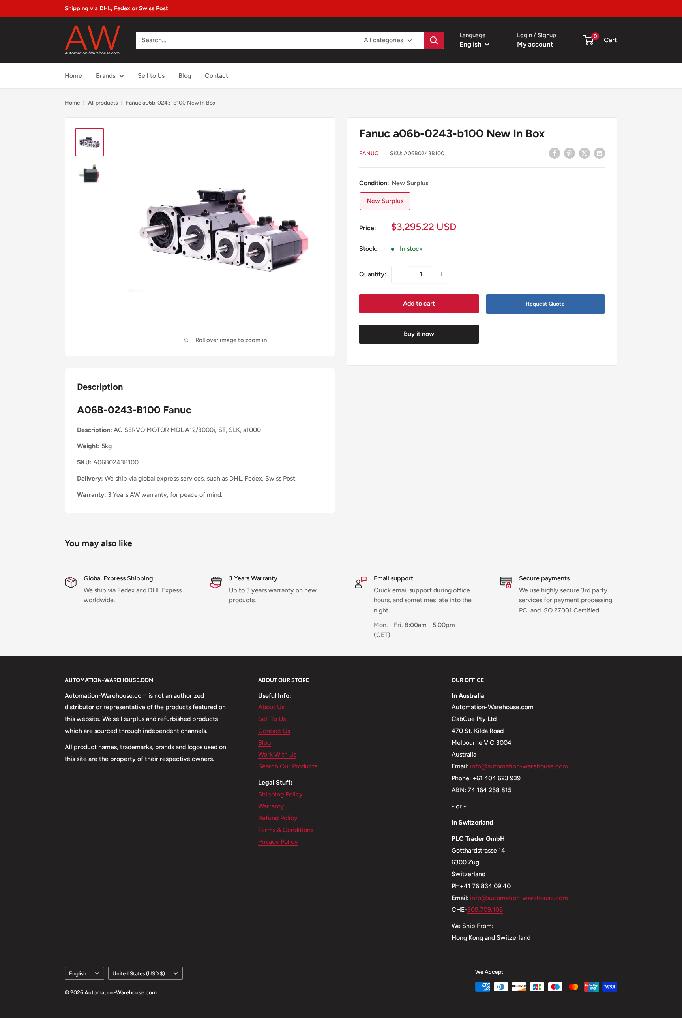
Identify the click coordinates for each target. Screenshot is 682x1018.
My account (535, 44)
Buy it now (419, 334)
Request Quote (545, 303)
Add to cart (419, 303)
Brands (105, 75)
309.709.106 (485, 909)
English (77, 973)
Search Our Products (287, 766)
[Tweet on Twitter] (584, 153)
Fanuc (368, 153)
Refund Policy (278, 818)
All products (103, 103)
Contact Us (274, 730)
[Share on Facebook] (554, 153)
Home (73, 75)
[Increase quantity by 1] (441, 274)
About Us (271, 707)
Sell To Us (272, 719)
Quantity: (372, 274)
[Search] (434, 40)
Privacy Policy (278, 841)
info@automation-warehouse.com (519, 766)
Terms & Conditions (285, 830)
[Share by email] (599, 153)
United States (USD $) (138, 973)
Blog (184, 75)
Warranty (271, 806)
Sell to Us (151, 75)
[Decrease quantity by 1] (400, 274)
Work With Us (277, 754)
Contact (216, 75)
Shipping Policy (280, 794)
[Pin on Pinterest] (569, 153)
